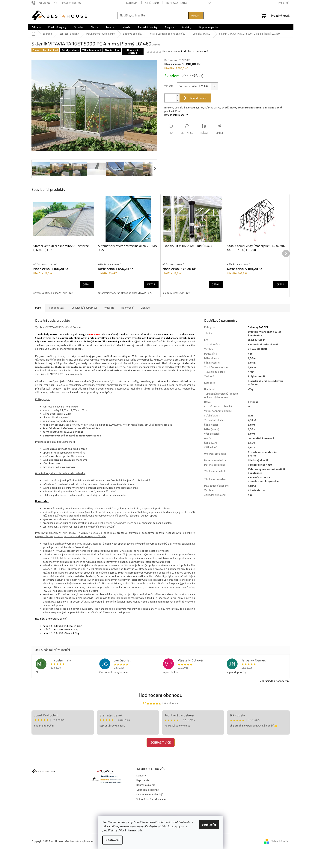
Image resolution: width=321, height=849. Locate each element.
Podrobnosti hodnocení (194, 51)
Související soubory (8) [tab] (84, 308)
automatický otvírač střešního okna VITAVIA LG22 (125, 293)
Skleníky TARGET (258, 327)
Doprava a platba (176, 3)
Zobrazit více (160, 742)
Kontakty (132, 3)
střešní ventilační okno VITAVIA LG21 (53, 293)
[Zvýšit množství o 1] (178, 96)
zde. (140, 830)
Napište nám (152, 3)
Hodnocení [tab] (127, 308)
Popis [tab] (38, 308)
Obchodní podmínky (147, 790)
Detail (87, 284)
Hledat (196, 15)
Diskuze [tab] (145, 308)
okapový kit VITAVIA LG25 (176, 293)
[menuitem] (36, 27)
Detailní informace (174, 115)
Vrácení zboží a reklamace (151, 799)
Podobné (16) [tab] (56, 308)
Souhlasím (209, 825)
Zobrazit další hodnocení (274, 681)
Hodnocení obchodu (161, 695)
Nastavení (112, 840)
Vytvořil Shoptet (281, 841)
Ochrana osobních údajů (149, 794)
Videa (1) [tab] (109, 308)
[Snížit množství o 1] (178, 100)
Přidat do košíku (198, 97)
